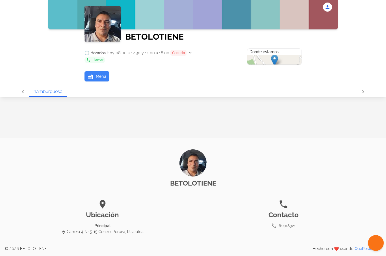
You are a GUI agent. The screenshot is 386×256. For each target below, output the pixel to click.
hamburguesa (48, 91)
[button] (138, 53)
